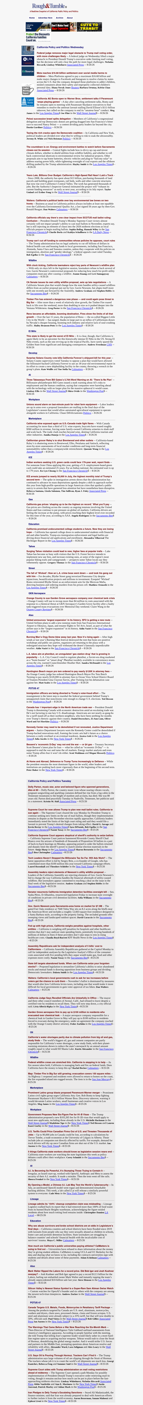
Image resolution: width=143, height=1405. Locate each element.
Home (32, 17)
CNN (109, 344)
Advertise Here (45, 17)
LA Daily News (101, 232)
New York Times (62, 738)
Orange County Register (38, 609)
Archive (59, 17)
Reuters (75, 87)
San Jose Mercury (101, 1079)
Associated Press (75, 64)
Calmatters (62, 209)
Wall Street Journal (86, 113)
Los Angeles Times (49, 113)
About (70, 17)
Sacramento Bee (38, 293)
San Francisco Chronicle (57, 254)
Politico (47, 127)
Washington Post (95, 391)
